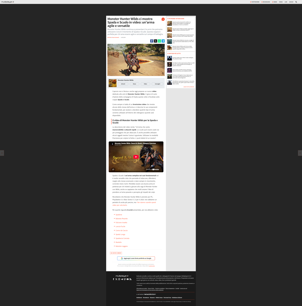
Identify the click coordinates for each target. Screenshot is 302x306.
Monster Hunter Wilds (125, 80)
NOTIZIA (109, 37)
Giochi (291, 2)
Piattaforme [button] (255, 2)
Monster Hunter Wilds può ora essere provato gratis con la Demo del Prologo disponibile (183, 35)
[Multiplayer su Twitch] (125, 279)
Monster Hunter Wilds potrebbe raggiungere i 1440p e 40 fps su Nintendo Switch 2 (183, 29)
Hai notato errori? (116, 253)
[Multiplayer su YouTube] (128, 279)
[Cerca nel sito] (296, 2)
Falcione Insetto (121, 222)
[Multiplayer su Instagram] (119, 279)
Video (281, 2)
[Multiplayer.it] (7, 2)
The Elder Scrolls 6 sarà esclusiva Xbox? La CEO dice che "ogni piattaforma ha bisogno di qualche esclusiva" (184, 64)
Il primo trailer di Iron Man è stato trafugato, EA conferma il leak (183, 58)
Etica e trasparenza (170, 288)
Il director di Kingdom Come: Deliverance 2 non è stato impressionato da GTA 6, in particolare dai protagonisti (183, 76)
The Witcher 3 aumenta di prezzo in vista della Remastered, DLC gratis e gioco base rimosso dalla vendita (183, 82)
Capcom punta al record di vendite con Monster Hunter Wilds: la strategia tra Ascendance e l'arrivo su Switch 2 (182, 23)
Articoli (123, 84)
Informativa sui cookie (141, 288)
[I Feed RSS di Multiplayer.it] (130, 279)
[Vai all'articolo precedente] (300, 153)
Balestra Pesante (122, 218)
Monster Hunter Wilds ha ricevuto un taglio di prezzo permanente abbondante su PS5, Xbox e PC (183, 41)
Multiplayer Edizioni (177, 297)
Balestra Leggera (122, 246)
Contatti (177, 288)
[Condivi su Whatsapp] (159, 41)
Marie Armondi (115, 37)
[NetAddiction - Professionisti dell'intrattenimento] (150, 294)
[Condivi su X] (155, 41)
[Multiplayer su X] (116, 279)
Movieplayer (146, 297)
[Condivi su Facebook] (151, 41)
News (134, 84)
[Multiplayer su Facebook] (113, 279)
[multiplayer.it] (122, 276)
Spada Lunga (120, 234)
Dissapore (152, 297)
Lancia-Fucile (120, 226)
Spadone (119, 214)
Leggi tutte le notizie (189, 86)
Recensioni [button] (266, 2)
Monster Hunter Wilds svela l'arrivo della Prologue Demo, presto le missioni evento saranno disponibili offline (183, 48)
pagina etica (152, 266)
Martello (119, 242)
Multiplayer (139, 297)
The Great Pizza (167, 297)
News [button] (275, 2)
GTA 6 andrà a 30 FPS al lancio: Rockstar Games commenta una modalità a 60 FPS (182, 70)
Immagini (157, 84)
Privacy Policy (151, 288)
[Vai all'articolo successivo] (2, 153)
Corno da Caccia (121, 230)
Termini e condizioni (160, 288)
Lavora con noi (183, 288)
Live (286, 2)
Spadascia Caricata (122, 238)
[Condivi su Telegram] (163, 41)
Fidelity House (159, 297)
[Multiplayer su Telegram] (122, 279)
